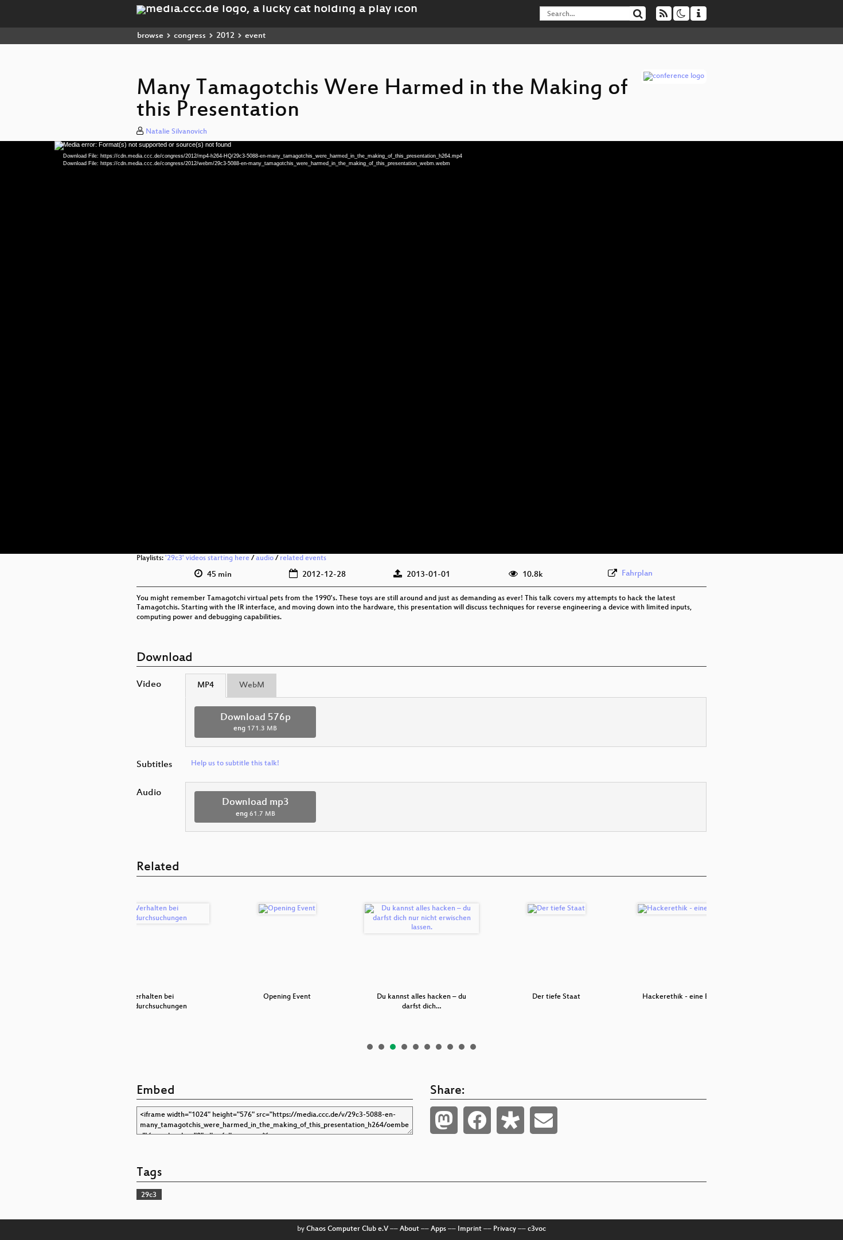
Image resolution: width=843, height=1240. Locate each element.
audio (265, 558)
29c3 (149, 1195)
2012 (225, 36)
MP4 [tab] (205, 685)
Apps (438, 1229)
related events (303, 558)
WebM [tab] (251, 685)
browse (150, 36)
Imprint (470, 1229)
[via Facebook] (477, 1120)
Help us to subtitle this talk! (235, 764)
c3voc (537, 1229)
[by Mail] (543, 1120)
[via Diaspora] (510, 1120)
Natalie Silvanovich (176, 132)
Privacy (504, 1229)
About (409, 1229)
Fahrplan (637, 573)
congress (190, 36)
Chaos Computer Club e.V (347, 1229)
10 (473, 1047)
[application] (421, 347)
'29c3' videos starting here (207, 558)
